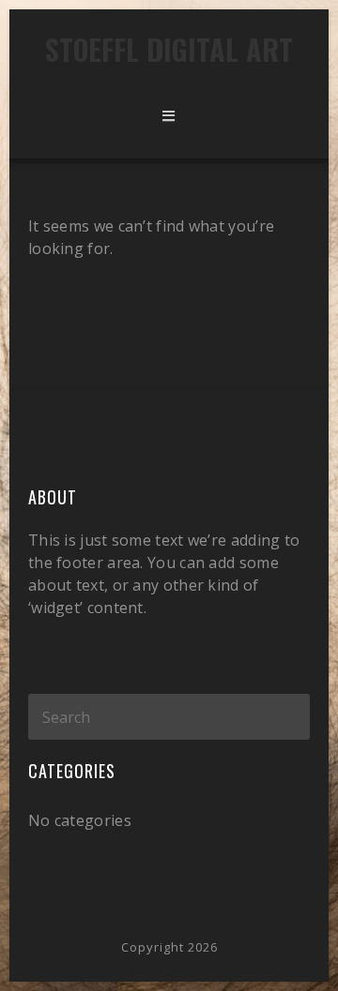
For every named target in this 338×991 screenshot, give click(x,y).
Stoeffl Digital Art (169, 49)
